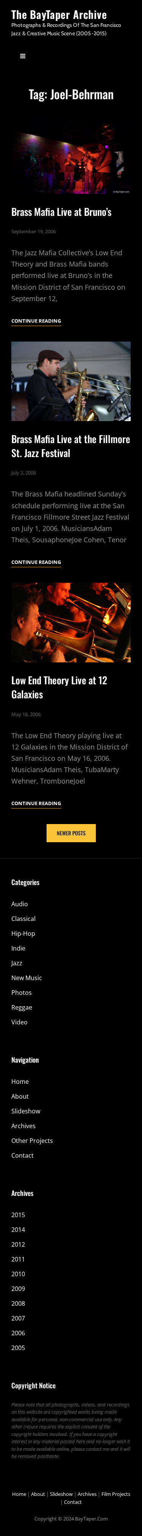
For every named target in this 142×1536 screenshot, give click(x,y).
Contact (22, 1155)
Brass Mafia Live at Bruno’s (61, 211)
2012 (18, 1244)
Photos (21, 992)
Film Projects (115, 1494)
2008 (18, 1303)
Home (20, 1081)
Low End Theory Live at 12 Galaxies (59, 687)
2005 (18, 1348)
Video (19, 1022)
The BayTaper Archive (59, 14)
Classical (23, 919)
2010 (18, 1274)
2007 (18, 1318)
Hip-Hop (23, 933)
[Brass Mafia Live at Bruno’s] (71, 154)
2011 (18, 1259)
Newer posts (71, 833)
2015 (18, 1215)
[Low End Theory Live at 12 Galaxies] (71, 622)
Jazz (16, 963)
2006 (18, 1333)
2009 (18, 1289)
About (20, 1096)
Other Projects (32, 1140)
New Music (26, 978)
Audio (19, 904)
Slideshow (25, 1111)
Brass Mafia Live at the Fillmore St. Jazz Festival (70, 445)
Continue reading (36, 321)
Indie (18, 948)
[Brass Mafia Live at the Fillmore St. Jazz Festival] (71, 381)
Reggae (21, 1007)
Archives (23, 1126)
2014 (18, 1229)
